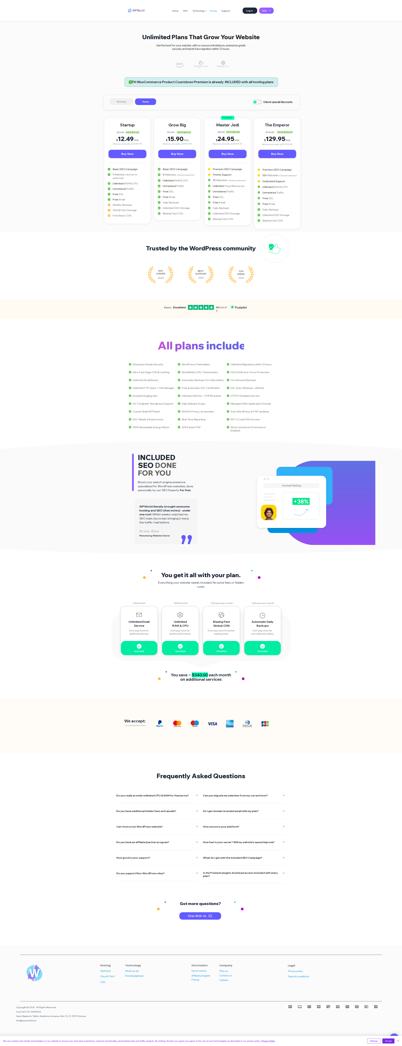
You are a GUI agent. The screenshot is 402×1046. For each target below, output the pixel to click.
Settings (374, 1041)
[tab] (121, 101)
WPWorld (138, 10)
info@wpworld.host (26, 1020)
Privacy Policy (268, 1041)
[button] (250, 11)
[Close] (398, 1040)
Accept (388, 1041)
